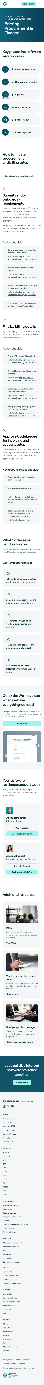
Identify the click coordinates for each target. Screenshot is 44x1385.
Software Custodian (10, 1142)
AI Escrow (6, 1126)
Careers (6, 1343)
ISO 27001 (6, 1152)
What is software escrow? (12, 1243)
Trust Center (7, 1339)
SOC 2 (5, 1160)
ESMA (5, 1183)
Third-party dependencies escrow (15, 1224)
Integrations (7, 1279)
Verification (7, 1138)
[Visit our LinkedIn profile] (4, 1106)
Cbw (4, 1191)
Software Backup (9, 1134)
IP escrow (6, 1221)
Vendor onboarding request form (22, 259)
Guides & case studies (11, 1262)
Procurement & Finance (11, 1302)
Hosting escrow (8, 1228)
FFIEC (5, 1175)
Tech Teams (7, 1313)
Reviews (6, 1351)
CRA (4, 1164)
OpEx (5, 1194)
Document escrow (9, 1213)
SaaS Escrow (7, 1123)
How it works (7, 1272)
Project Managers (9, 1305)
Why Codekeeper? (10, 1347)
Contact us (7, 1328)
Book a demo (28, 4)
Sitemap (21, 1364)
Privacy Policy (8, 1359)
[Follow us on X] (8, 1106)
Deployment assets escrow (13, 1217)
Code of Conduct (9, 1364)
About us (6, 1335)
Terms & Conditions (23, 1359)
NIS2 (4, 1168)
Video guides (7, 1258)
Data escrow (7, 1209)
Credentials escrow (10, 1232)
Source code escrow (10, 1205)
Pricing (5, 1324)
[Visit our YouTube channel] (12, 1106)
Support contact (26, 256)
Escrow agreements (10, 1276)
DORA (5, 1172)
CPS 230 (6, 1179)
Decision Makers (9, 1294)
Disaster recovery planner (12, 1283)
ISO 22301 (6, 1156)
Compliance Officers (10, 1298)
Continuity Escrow (9, 1130)
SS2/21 (5, 1187)
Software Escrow (9, 1119)
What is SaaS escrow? (11, 1247)
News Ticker (7, 1254)
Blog (4, 1250)
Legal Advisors (8, 1309)
